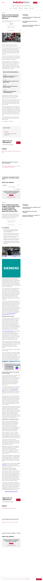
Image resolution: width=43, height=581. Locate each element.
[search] (4, 2)
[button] (2, 2)
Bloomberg (11, 23)
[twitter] (11, 30)
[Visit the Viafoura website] (18, 189)
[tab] (4, 185)
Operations (21, 8)
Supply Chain (31, 8)
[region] (11, 187)
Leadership (26, 8)
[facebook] (8, 30)
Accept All (39, 579)
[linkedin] (9, 30)
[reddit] (12, 30)
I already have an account (11, 196)
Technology (15, 8)
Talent (11, 8)
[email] (14, 30)
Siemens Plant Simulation (8, 332)
